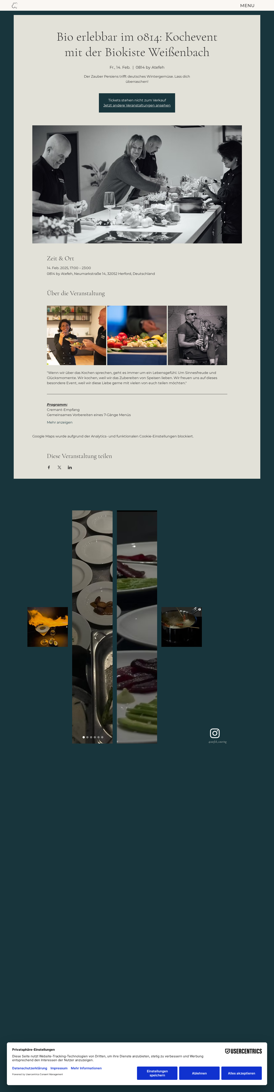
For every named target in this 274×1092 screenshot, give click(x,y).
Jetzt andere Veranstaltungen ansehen (137, 105)
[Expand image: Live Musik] (197, 335)
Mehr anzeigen (60, 422)
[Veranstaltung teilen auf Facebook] (49, 467)
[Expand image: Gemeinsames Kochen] (76, 335)
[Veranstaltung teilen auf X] (59, 467)
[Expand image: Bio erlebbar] (137, 335)
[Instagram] (214, 733)
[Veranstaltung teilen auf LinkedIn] (70, 467)
